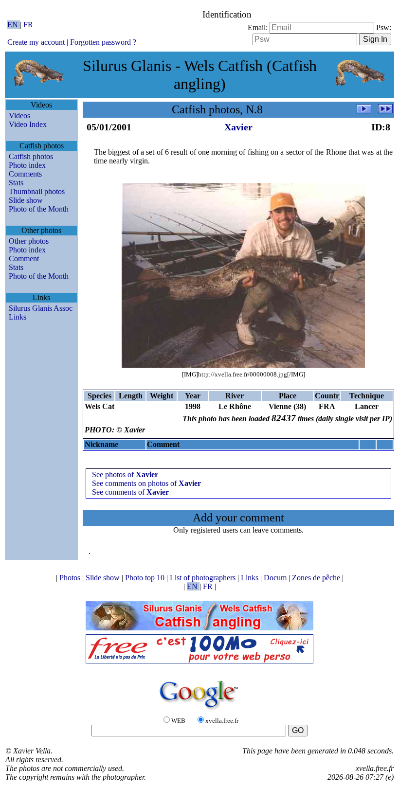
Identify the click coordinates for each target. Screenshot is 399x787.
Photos (70, 577)
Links (17, 317)
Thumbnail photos (37, 191)
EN (13, 24)
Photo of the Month (39, 209)
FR (28, 24)
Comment (24, 258)
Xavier (238, 127)
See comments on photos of (146, 483)
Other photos (29, 241)
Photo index (27, 165)
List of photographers (203, 577)
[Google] (199, 710)
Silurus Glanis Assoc (41, 308)
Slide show (26, 200)
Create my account (36, 42)
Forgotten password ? (103, 42)
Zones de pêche (317, 577)
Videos (19, 115)
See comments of (130, 492)
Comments (25, 174)
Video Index (28, 124)
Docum (276, 577)
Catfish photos (31, 156)
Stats (16, 183)
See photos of (125, 474)
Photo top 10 (145, 577)
